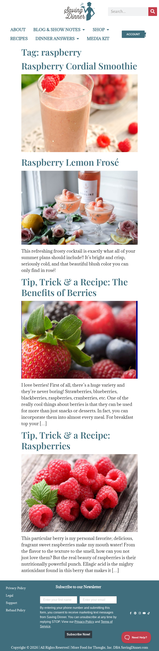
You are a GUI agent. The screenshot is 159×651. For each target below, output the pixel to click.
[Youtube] (144, 613)
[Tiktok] (148, 613)
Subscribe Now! (78, 634)
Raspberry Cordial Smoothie (79, 66)
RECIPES (19, 38)
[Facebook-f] (131, 613)
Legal (9, 595)
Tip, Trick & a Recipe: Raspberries (65, 440)
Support (11, 603)
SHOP (99, 29)
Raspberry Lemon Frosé (70, 162)
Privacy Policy (16, 588)
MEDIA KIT (98, 38)
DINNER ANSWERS (55, 38)
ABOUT (18, 29)
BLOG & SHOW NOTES (56, 29)
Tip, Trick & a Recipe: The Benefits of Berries (74, 287)
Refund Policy (15, 610)
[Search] (152, 11)
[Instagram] (139, 613)
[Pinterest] (135, 613)
